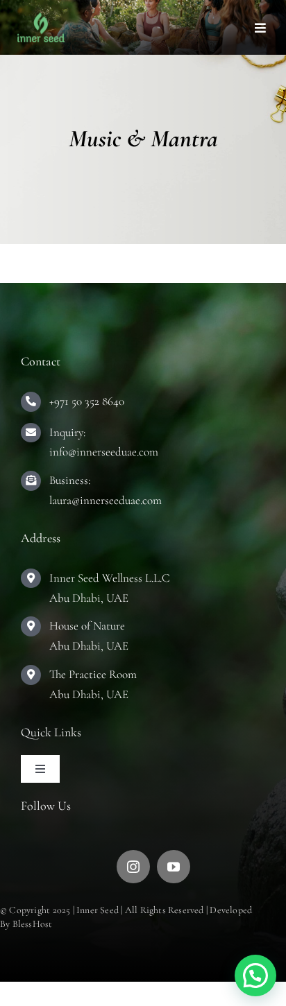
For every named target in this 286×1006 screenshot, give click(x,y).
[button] (255, 975)
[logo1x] (41, 18)
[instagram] (133, 866)
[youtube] (173, 866)
